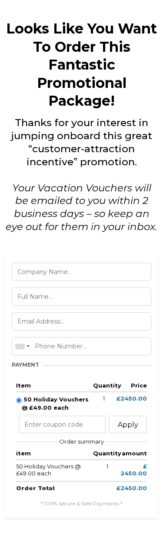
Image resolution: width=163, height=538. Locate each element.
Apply (128, 425)
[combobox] (22, 346)
